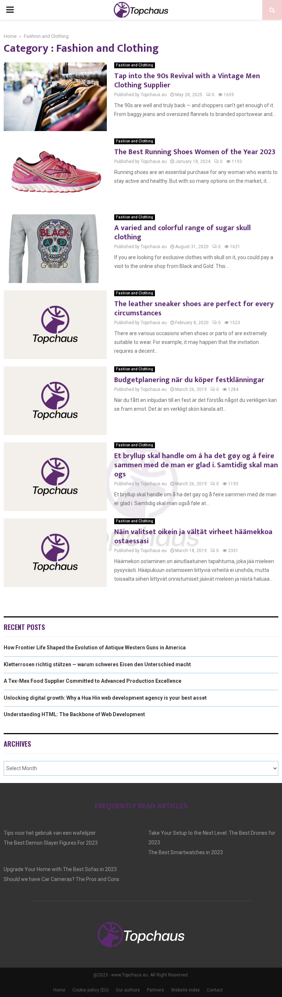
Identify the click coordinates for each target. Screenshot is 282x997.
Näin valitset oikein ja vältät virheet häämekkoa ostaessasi (193, 536)
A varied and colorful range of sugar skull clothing (182, 232)
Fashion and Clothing (134, 65)
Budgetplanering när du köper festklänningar (189, 380)
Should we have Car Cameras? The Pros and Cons (61, 879)
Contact (215, 990)
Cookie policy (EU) (90, 990)
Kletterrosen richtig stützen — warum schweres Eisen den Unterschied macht (97, 664)
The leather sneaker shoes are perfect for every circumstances (194, 308)
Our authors (128, 990)
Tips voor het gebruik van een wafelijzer (50, 833)
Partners (155, 990)
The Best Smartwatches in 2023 (185, 852)
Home (59, 990)
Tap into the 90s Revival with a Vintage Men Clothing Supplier (187, 80)
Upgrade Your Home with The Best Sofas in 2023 (60, 869)
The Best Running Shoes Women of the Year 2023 (194, 152)
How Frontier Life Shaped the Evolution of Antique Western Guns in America (95, 647)
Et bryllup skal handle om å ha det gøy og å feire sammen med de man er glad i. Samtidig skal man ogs (196, 465)
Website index (185, 990)
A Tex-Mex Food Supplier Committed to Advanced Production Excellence (92, 681)
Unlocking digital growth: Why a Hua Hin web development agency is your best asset (105, 698)
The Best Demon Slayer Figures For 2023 (51, 843)
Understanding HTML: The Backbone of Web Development (74, 714)
